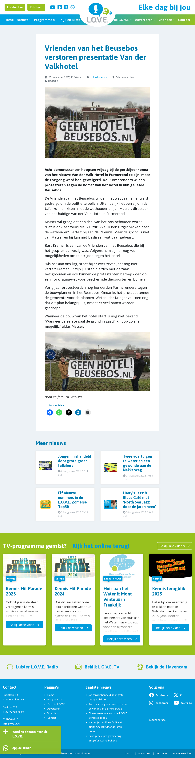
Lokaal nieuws (99, 77)
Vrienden (165, 20)
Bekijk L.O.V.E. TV (102, 666)
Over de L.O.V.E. (117, 20)
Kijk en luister (71, 20)
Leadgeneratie (157, 720)
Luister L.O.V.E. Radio (37, 666)
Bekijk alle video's (172, 546)
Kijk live (35, 7)
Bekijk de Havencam (166, 666)
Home (9, 20)
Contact (184, 20)
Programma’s (44, 20)
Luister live (15, 7)
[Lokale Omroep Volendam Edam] (97, 13)
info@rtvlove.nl (11, 723)
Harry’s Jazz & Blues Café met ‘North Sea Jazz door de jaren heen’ (105, 727)
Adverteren (144, 20)
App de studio (21, 748)
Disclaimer (162, 753)
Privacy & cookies (182, 753)
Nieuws (22, 20)
